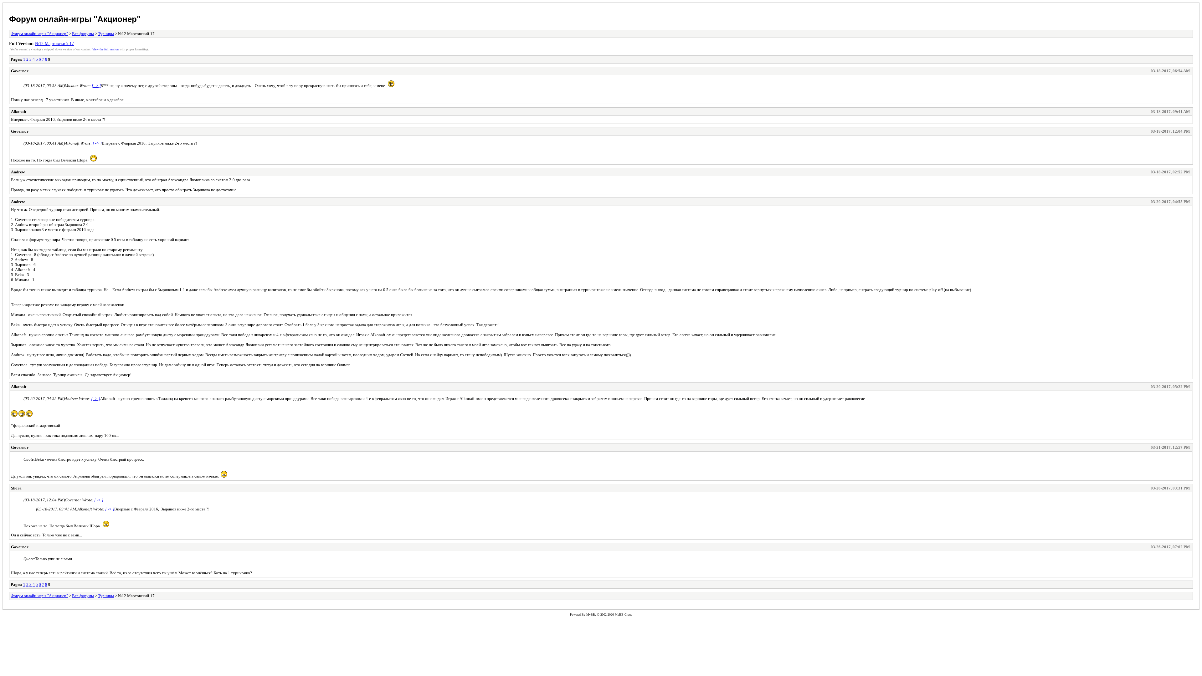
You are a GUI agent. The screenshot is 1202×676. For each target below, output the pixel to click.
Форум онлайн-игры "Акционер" (75, 19)
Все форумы (83, 33)
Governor (19, 71)
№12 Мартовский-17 (54, 43)
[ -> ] (96, 85)
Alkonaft (18, 111)
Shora (16, 488)
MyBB (590, 614)
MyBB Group (623, 614)
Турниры (106, 33)
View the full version (105, 49)
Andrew (18, 172)
